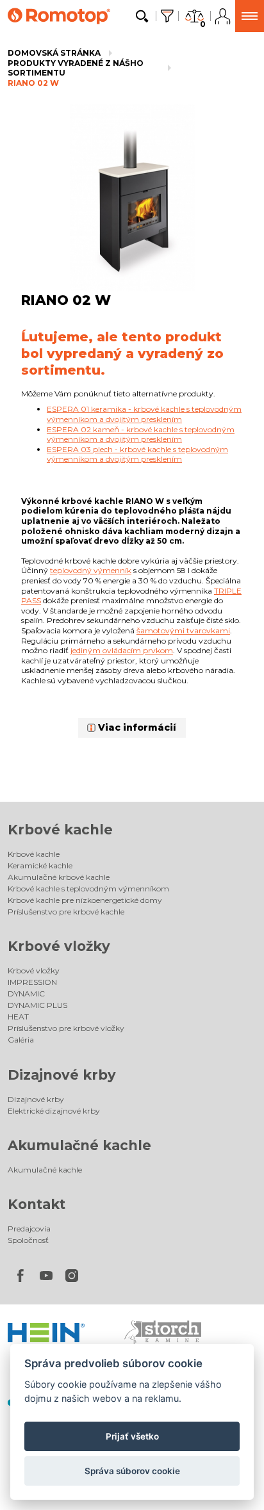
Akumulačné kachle (79, 1145)
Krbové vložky (59, 946)
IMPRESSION (32, 982)
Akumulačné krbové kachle (59, 877)
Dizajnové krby (62, 1075)
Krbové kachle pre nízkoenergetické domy (85, 900)
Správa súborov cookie (132, 1471)
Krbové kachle (60, 830)
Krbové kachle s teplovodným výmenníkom (88, 888)
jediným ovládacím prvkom (121, 650)
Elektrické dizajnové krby (54, 1111)
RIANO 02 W (33, 83)
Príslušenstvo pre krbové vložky (66, 1028)
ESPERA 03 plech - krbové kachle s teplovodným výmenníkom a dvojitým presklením (137, 454)
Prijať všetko (132, 1436)
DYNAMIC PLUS (37, 1005)
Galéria (21, 1039)
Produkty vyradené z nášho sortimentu (76, 68)
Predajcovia (29, 1228)
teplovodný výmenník (90, 570)
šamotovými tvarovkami (183, 630)
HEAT (18, 1016)
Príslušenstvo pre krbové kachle (66, 911)
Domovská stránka (54, 53)
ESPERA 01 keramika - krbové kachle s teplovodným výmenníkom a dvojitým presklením (144, 414)
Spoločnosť (28, 1240)
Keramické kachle (40, 865)
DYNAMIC (26, 993)
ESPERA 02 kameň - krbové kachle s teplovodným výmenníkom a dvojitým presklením (141, 434)
